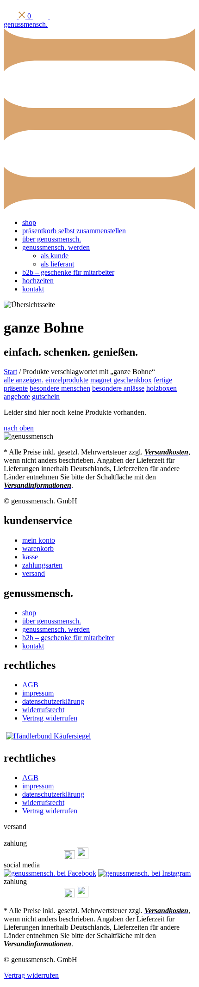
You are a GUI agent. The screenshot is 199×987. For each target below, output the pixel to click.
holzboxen (161, 388)
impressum (38, 693)
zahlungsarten (42, 565)
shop (29, 222)
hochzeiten (38, 281)
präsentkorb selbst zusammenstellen (74, 231)
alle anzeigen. (24, 380)
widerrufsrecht (43, 710)
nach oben (19, 428)
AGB (30, 685)
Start (10, 371)
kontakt (33, 289)
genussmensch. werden (56, 247)
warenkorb (38, 548)
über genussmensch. (51, 239)
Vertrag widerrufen (49, 718)
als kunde (54, 256)
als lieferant (57, 264)
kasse (30, 557)
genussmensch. (26, 24)
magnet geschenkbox (121, 380)
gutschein (46, 396)
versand (33, 573)
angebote (17, 396)
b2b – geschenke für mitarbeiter (68, 272)
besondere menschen (60, 388)
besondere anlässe (118, 388)
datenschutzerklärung (53, 701)
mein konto (38, 540)
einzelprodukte (66, 380)
